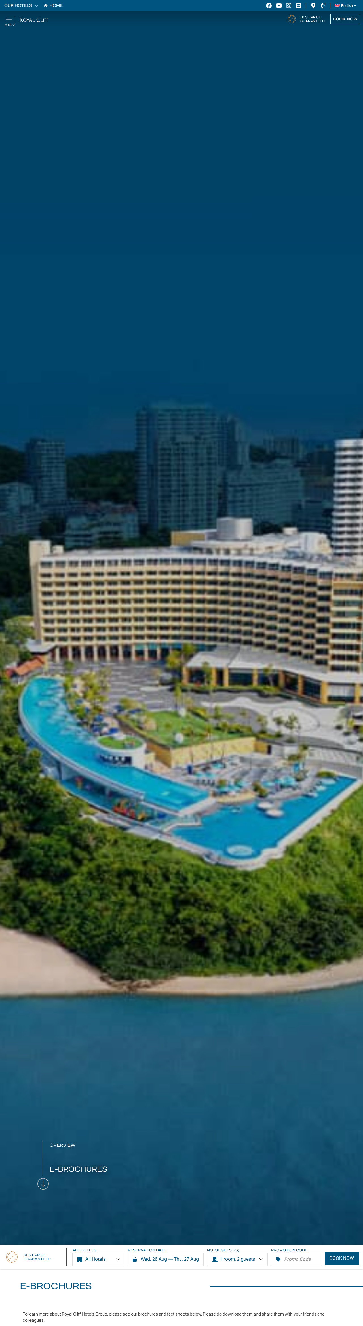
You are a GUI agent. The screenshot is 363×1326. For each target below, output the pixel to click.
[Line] (298, 6)
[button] (35, 5)
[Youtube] (279, 6)
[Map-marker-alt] (313, 6)
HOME (56, 5)
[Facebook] (269, 6)
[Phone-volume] (323, 6)
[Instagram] (289, 6)
